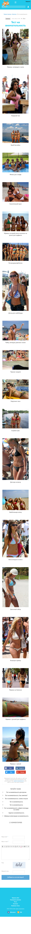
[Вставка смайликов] (15, 846)
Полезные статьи (15, 906)
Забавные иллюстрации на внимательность (16, 816)
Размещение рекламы (15, 900)
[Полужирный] (2, 846)
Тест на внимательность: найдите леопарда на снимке (16, 809)
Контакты (15, 904)
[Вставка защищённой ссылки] (19, 846)
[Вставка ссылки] (17, 846)
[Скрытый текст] (23, 846)
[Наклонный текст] (4, 846)
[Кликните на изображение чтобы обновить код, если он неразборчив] (19, 868)
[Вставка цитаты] (25, 846)
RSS (21, 912)
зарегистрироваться (19, 781)
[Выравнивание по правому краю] (14, 846)
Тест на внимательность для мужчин (16, 792)
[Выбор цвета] (21, 846)
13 (24, 18)
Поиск (15, 902)
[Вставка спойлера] (28, 846)
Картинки (8, 18)
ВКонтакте (12, 912)
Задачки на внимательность (16, 813)
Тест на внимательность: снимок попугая (16, 799)
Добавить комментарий (15, 877)
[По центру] (12, 846)
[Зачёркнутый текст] (8, 846)
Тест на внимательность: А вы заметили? (16, 795)
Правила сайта (15, 898)
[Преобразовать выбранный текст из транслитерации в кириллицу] (27, 846)
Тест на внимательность (16, 802)
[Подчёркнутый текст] (6, 846)
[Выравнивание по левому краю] (10, 846)
